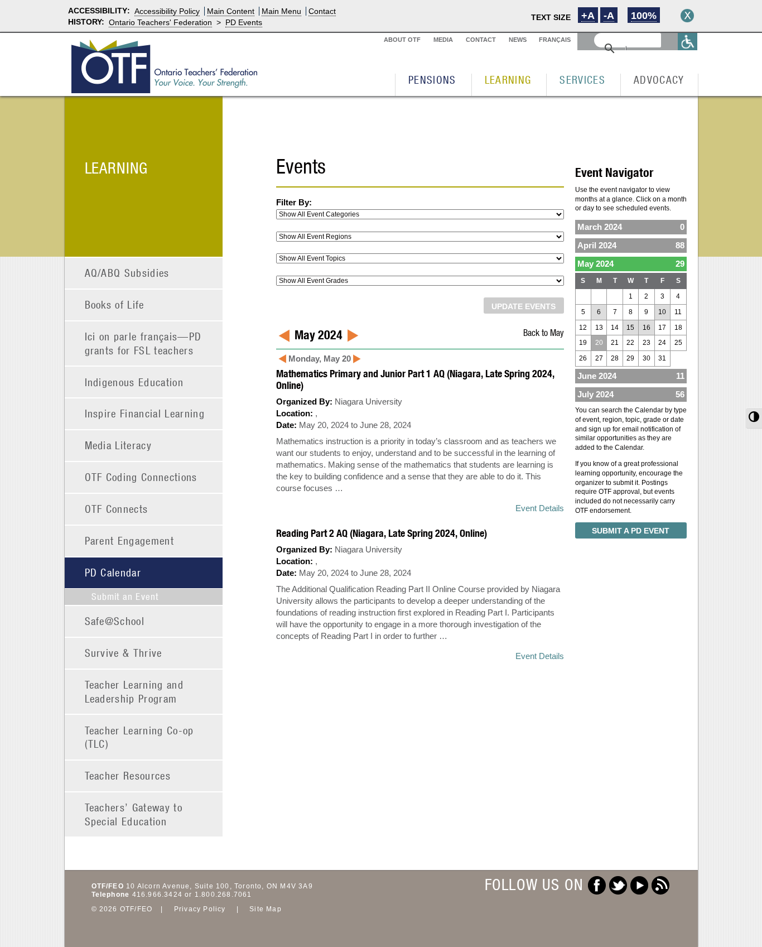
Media (443, 39)
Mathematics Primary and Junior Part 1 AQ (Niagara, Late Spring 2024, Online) (415, 379)
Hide (687, 15)
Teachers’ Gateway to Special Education (134, 814)
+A (588, 15)
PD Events (243, 22)
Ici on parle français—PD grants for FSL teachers (143, 343)
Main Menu (281, 11)
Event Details (539, 508)
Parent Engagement (130, 540)
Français (555, 39)
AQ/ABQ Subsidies (127, 272)
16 (646, 327)
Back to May (543, 332)
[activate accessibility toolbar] (688, 41)
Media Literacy (118, 445)
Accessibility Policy (167, 11)
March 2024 (630, 227)
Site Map (265, 909)
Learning (508, 79)
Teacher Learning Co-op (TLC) (139, 737)
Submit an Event (125, 596)
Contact (322, 11)
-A (609, 15)
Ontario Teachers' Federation (160, 22)
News (518, 39)
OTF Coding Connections (141, 476)
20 (599, 343)
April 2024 (630, 245)
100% (644, 15)
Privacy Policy (200, 909)
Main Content (230, 11)
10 (662, 312)
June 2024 (630, 376)
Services (582, 79)
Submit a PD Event (630, 530)
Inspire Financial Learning (145, 413)
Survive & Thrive (123, 652)
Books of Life (114, 304)
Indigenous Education (134, 382)
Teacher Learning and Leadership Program (134, 691)
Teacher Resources (128, 775)
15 (630, 327)
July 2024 (630, 394)
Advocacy (659, 79)
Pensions (432, 79)
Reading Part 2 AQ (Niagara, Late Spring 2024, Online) (381, 533)
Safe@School (115, 620)
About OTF (402, 39)
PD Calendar (113, 572)
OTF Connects (116, 508)
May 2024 (630, 263)
